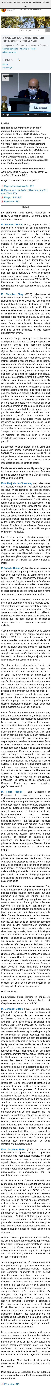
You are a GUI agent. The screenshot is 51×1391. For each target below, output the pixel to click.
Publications (26, 2)
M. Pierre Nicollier (12, 792)
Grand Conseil (30, 8)
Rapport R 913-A (12, 197)
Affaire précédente (28, 49)
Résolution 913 (11, 201)
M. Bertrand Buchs (12, 224)
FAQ (25, 6)
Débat (5, 64)
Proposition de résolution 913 (19, 186)
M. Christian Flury (12, 294)
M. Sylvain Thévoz (11, 568)
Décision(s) (7, 67)
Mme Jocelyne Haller (13, 1149)
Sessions (17, 2)
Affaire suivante (9, 52)
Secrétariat (37, 2)
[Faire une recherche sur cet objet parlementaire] (16, 58)
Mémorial (46, 2)
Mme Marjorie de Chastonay (16, 483)
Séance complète (10, 49)
